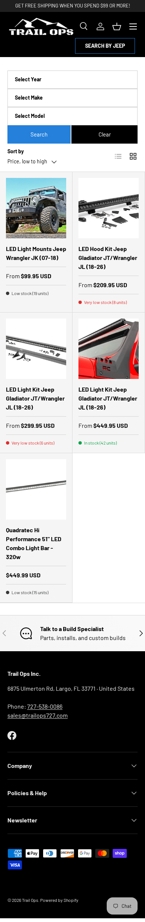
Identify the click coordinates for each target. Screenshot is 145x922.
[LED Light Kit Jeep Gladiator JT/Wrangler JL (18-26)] (36, 349)
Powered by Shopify (59, 900)
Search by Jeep (105, 46)
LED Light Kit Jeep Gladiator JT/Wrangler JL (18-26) (35, 398)
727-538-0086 (44, 706)
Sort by (15, 151)
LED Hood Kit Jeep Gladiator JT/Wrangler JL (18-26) (107, 257)
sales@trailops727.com (37, 715)
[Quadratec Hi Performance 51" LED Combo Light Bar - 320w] (36, 489)
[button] (117, 26)
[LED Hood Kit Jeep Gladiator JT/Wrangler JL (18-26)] (108, 208)
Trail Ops (30, 900)
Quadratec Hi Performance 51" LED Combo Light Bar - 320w (33, 543)
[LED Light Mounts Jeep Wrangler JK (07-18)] (36, 208)
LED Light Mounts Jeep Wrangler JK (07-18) (36, 253)
